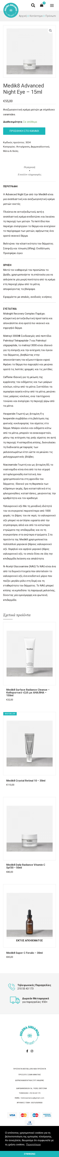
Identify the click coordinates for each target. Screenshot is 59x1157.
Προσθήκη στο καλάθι (24, 130)
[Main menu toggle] (52, 5)
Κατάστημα (36, 15)
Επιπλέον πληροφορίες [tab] (29, 174)
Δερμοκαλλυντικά (40, 146)
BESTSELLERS (27, 1069)
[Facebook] (27, 1051)
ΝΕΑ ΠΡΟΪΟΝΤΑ (39, 1069)
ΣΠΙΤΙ (34, 1080)
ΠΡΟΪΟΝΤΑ (17, 1069)
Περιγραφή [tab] (29, 167)
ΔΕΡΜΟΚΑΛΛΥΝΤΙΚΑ (23, 1080)
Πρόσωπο (51, 15)
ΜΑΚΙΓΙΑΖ (37, 1075)
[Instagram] (32, 1051)
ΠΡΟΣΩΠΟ (22, 1075)
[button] (33, 6)
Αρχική (23, 15)
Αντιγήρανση (23, 146)
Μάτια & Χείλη (10, 151)
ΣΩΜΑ (29, 1075)
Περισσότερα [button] (33, 1144)
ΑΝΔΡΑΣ (40, 1080)
